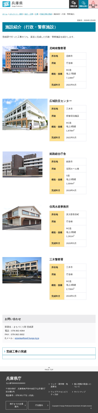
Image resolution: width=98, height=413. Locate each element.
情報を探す (83, 6)
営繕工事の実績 (46, 14)
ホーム (4, 14)
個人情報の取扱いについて (82, 385)
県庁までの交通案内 (16, 405)
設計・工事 (29, 14)
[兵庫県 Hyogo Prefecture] (13, 4)
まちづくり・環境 (16, 14)
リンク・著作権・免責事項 (59, 385)
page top (49, 370)
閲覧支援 (74, 6)
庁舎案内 (39, 405)
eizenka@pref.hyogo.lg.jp (27, 338)
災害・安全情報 (93, 6)
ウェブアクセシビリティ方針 (59, 393)
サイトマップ (80, 392)
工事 (36, 14)
